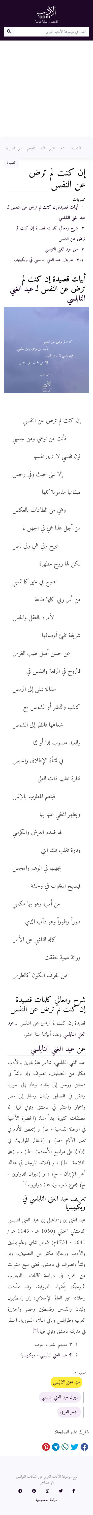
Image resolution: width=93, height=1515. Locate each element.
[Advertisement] (46, 89)
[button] (73, 1491)
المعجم (31, 148)
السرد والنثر (47, 148)
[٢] (35, 1330)
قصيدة (11, 162)
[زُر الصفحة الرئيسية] (46, 14)
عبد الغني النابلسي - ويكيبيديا (44, 1355)
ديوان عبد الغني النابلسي (59, 1397)
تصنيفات (80, 1373)
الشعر (63, 148)
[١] (25, 1183)
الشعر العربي (69, 1412)
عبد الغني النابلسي (52, 1049)
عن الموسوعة (14, 148)
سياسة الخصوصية (46, 1500)
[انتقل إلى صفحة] (9, 32)
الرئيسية (76, 148)
